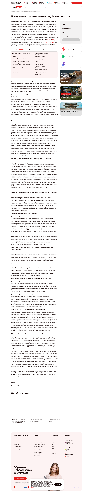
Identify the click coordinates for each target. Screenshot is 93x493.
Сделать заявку (17, 442)
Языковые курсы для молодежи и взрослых (38, 449)
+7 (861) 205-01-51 (35, 3)
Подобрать (71, 39)
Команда (53, 442)
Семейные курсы (37, 455)
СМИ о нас (54, 453)
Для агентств (16, 444)
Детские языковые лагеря (39, 450)
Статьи (53, 450)
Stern (49, 42)
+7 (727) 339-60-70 (49, 3)
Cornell (52, 42)
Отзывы (53, 444)
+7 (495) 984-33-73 (27, 3)
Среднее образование (38, 439)
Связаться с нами (76, 3)
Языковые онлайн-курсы (38, 446)
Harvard (48, 39)
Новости (53, 448)
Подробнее (33, 487)
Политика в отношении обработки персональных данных (20, 449)
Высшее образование (38, 440)
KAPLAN (21, 49)
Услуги (53, 440)
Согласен (58, 484)
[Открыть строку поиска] (81, 7)
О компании (54, 439)
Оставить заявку (20, 478)
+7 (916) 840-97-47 (42, 3)
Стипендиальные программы (39, 444)
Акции (53, 446)
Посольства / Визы (17, 446)
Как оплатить (16, 440)
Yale (36, 41)
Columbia (45, 42)
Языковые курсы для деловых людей (37, 453)
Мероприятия (54, 451)
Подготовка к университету (39, 442)
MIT (53, 39)
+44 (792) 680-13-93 (65, 3)
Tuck (33, 41)
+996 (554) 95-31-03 (57, 3)
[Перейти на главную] (16, 7)
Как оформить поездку (18, 439)
